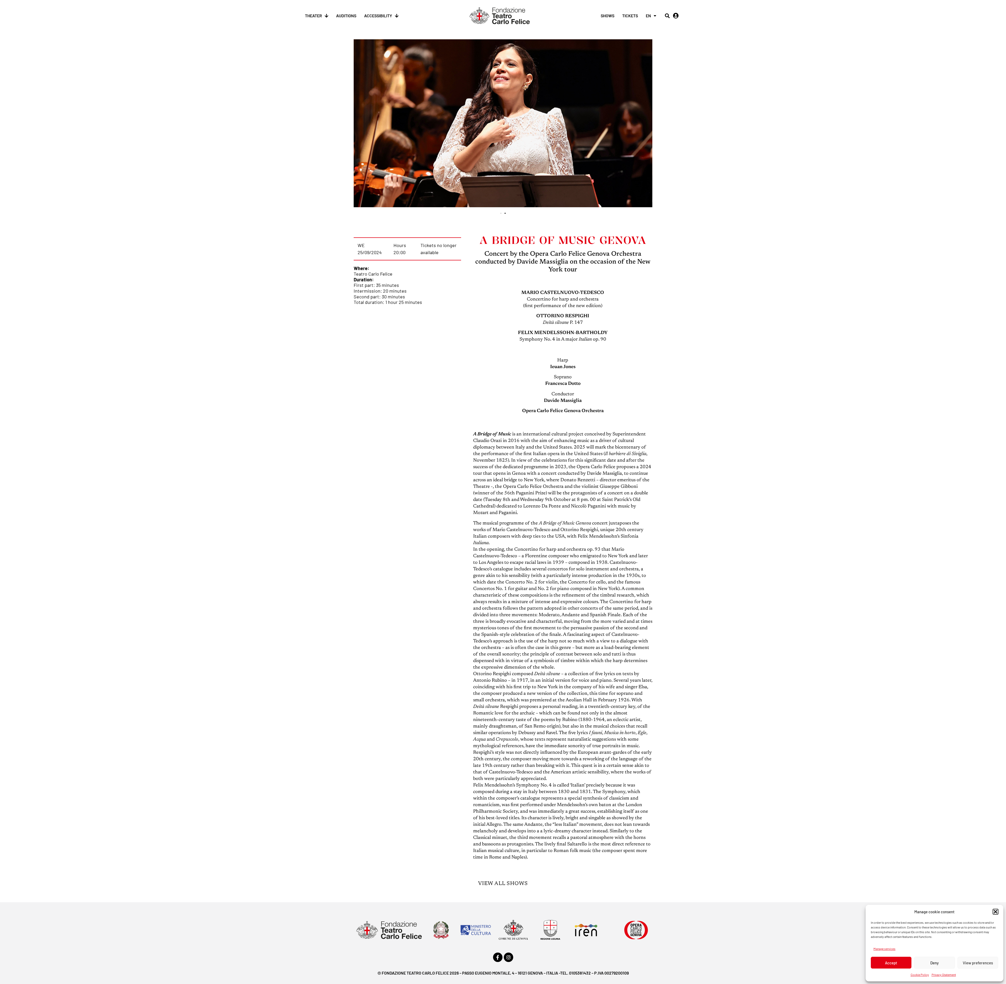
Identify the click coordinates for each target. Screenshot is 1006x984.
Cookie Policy (920, 974)
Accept (891, 962)
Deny (934, 962)
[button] (995, 911)
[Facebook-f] (497, 957)
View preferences (978, 962)
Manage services (884, 948)
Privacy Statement (944, 974)
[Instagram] (508, 957)
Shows (607, 15)
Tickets (630, 15)
